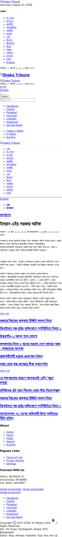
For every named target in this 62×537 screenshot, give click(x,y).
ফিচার (8, 46)
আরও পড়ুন (4, 313)
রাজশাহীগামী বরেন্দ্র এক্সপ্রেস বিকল (21, 356)
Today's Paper (15, 130)
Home (10, 431)
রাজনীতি (9, 24)
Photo (10, 435)
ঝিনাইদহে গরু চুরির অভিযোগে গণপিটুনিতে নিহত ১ (30, 328)
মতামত (9, 33)
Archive (10, 137)
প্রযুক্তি (9, 52)
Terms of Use (14, 457)
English (10, 62)
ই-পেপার (10, 17)
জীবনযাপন (10, 43)
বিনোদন (9, 40)
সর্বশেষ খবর (4, 370)
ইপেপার (3, 86)
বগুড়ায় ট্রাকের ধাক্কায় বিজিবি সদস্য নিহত (26, 320)
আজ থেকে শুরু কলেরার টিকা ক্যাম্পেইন (24, 364)
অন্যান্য (9, 56)
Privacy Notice (15, 460)
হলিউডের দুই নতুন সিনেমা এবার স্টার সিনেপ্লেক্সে (30, 390)
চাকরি (8, 59)
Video (9, 438)
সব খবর (9, 155)
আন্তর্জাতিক (11, 27)
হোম (8, 148)
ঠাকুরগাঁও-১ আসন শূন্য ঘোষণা (18, 336)
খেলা (8, 37)
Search (10, 441)
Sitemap (11, 463)
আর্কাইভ (9, 189)
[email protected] (10, 489)
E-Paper (11, 134)
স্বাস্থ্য (8, 49)
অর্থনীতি (9, 30)
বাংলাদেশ (10, 21)
